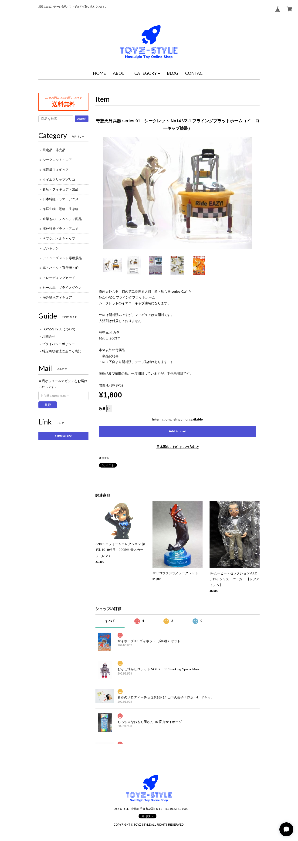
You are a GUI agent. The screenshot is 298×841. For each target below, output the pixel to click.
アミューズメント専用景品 (62, 258)
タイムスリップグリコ (59, 179)
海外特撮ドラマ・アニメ (60, 229)
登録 (47, 405)
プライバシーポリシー (58, 344)
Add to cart (177, 431)
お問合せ (48, 336)
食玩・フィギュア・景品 (60, 189)
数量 (102, 408)
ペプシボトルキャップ (59, 238)
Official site (63, 436)
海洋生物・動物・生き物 (60, 209)
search (82, 118)
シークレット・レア (57, 160)
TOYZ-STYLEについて (58, 329)
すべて (110, 621)
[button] (147, 73)
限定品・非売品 (54, 150)
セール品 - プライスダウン (62, 287)
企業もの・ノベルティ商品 (62, 219)
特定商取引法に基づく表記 (61, 351)
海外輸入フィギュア (57, 297)
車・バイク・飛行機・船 (60, 268)
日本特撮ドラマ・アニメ (60, 199)
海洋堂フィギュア (56, 170)
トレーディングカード (59, 278)
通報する (104, 458)
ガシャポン (51, 248)
